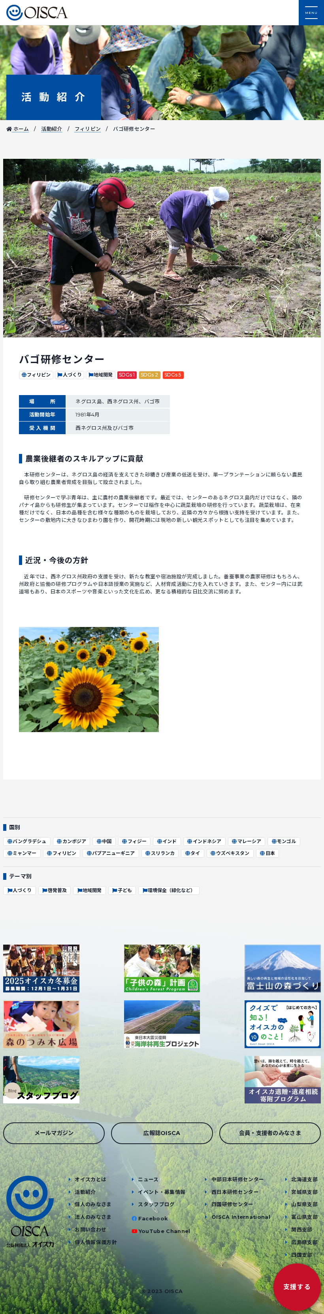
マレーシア (249, 841)
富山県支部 (304, 1217)
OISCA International (240, 1217)
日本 (270, 853)
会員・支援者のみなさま (270, 1133)
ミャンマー (24, 853)
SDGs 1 (127, 375)
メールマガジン (54, 1133)
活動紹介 (53, 97)
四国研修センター (232, 1204)
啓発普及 (57, 890)
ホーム (20, 129)
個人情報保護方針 (96, 1242)
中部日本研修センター (237, 1179)
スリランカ (163, 853)
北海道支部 (304, 1179)
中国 (106, 841)
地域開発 (103, 375)
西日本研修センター (235, 1192)
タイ (195, 853)
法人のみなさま (93, 1217)
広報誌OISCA (162, 1133)
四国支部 (301, 1255)
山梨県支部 (304, 1204)
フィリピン (88, 129)
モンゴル (286, 841)
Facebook (153, 1219)
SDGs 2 (149, 375)
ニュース (148, 1179)
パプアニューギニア (113, 853)
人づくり (72, 375)
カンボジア (74, 841)
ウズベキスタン (232, 853)
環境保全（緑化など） (171, 890)
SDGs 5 (172, 375)
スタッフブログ (156, 1204)
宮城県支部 (304, 1192)
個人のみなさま (93, 1204)
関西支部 (301, 1230)
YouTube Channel (164, 1231)
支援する (297, 1287)
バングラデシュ (29, 841)
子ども (125, 890)
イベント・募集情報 (161, 1192)
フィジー (137, 841)
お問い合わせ (90, 1230)
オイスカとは (90, 1179)
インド (169, 841)
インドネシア (207, 841)
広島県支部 (304, 1242)
